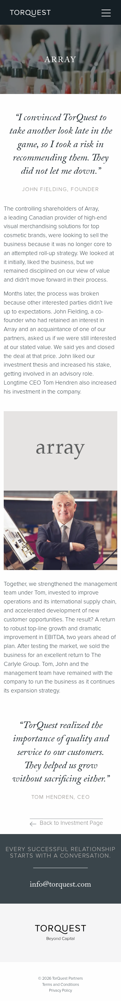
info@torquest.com (60, 884)
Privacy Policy (60, 990)
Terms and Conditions (60, 984)
